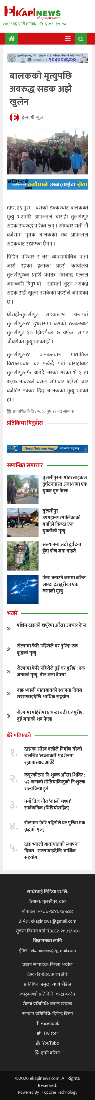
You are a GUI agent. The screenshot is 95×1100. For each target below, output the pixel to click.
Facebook (50, 1024)
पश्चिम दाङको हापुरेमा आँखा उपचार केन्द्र (52, 625)
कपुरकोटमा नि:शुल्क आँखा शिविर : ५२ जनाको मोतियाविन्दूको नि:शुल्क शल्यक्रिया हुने (54, 781)
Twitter (50, 1033)
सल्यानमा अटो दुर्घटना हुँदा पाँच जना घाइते (61, 548)
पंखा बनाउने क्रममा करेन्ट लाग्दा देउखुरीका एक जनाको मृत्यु (64, 584)
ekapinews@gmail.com (54, 921)
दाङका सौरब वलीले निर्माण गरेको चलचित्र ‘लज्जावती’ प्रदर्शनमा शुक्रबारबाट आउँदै (53, 755)
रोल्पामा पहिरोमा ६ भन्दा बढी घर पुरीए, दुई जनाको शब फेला (50, 716)
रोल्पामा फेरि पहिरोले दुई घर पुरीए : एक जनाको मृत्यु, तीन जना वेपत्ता (51, 671)
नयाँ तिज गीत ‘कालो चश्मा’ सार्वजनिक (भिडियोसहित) (47, 804)
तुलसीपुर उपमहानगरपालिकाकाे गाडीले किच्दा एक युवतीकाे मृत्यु (61, 521)
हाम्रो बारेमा (50, 1053)
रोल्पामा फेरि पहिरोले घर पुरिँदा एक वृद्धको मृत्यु (47, 649)
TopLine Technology (59, 1092)
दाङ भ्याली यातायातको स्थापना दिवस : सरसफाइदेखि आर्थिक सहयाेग (50, 693)
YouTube (50, 1043)
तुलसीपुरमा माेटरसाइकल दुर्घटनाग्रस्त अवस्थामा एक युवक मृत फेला (64, 484)
